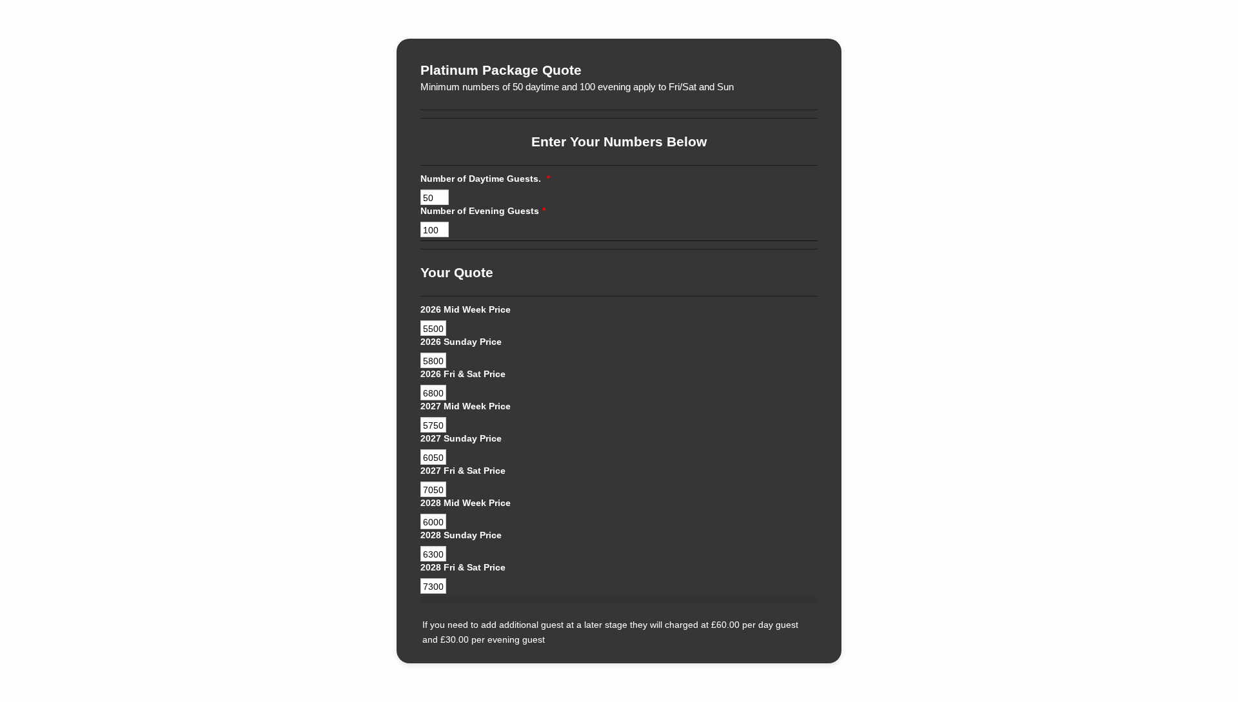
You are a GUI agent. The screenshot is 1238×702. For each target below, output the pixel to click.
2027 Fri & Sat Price (463, 470)
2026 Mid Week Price (465, 309)
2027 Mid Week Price (465, 406)
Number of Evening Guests (482, 211)
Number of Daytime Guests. (485, 178)
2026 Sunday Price (461, 341)
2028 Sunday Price (461, 535)
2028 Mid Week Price (465, 503)
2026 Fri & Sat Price (463, 374)
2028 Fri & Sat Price (463, 567)
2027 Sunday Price (461, 438)
